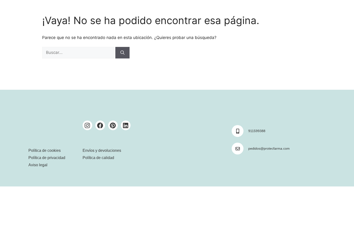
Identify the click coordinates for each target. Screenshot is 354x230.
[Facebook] (100, 125)
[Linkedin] (126, 125)
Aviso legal (37, 165)
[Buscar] (122, 52)
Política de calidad (98, 158)
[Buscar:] (78, 52)
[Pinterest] (113, 125)
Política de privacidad (46, 158)
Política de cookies (44, 150)
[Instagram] (87, 125)
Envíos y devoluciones (102, 150)
